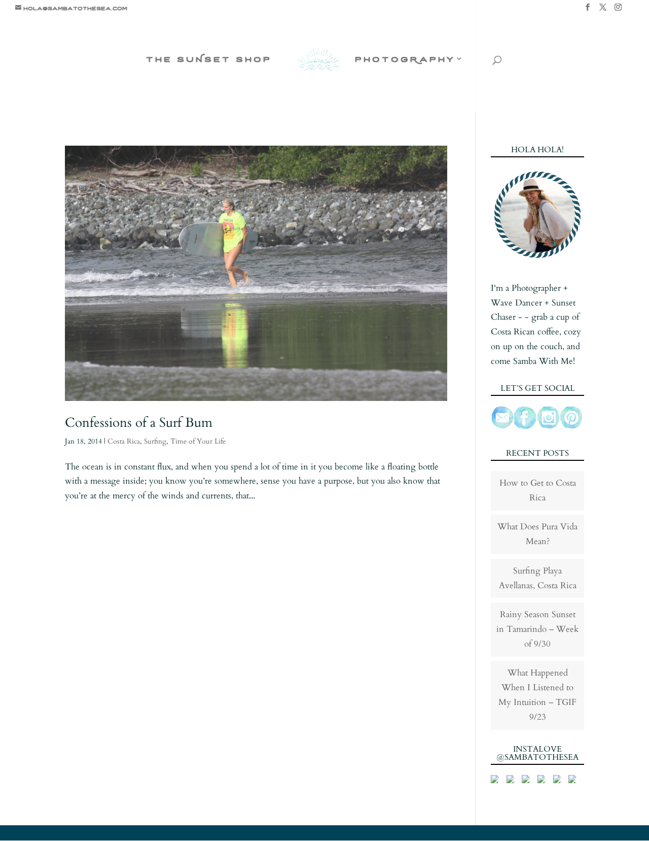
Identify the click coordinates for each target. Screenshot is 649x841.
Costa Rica (123, 441)
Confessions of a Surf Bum (138, 422)
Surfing (155, 441)
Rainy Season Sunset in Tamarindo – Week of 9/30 (537, 629)
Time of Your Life (198, 441)
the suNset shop (209, 59)
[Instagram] (618, 10)
